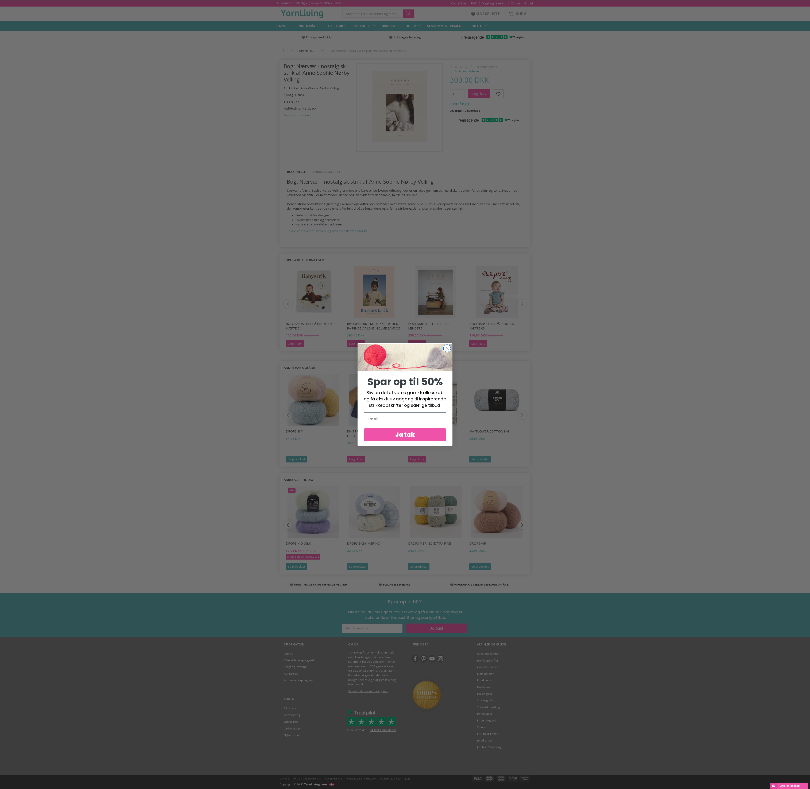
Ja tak (405, 435)
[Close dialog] (447, 348)
